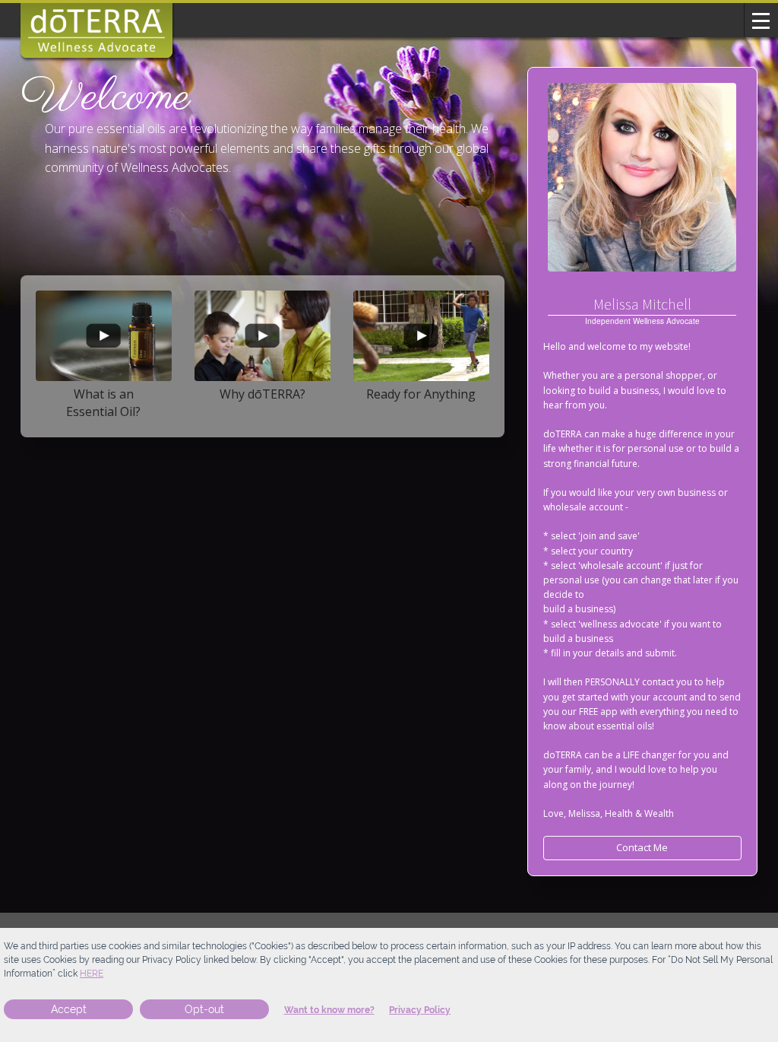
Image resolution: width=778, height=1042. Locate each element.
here (91, 973)
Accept (69, 1009)
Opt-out (204, 1009)
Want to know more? (329, 1010)
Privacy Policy (420, 1010)
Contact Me (642, 847)
